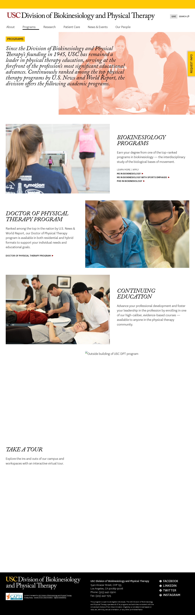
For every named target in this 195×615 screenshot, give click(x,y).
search (183, 16)
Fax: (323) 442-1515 (101, 595)
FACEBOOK (170, 581)
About (10, 26)
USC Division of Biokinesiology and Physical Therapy (55, 595)
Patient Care (72, 26)
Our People (122, 26)
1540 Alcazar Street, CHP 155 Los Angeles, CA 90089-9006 (120, 585)
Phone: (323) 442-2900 (103, 592)
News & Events (98, 26)
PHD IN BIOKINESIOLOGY (129, 181)
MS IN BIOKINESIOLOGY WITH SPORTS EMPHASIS (142, 177)
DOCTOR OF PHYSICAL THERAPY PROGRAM (28, 255)
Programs (29, 26)
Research (49, 26)
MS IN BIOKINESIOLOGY (129, 173)
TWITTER (169, 590)
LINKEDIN (170, 586)
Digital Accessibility (60, 597)
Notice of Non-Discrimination (43, 597)
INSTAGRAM (171, 595)
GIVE (174, 16)
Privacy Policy (28, 597)
